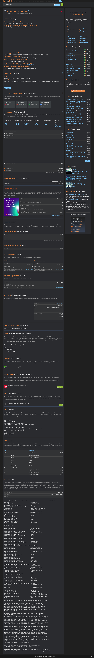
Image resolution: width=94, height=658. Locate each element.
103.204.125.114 (70, 134)
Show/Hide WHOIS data (75, 199)
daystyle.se (69, 75)
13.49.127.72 (69, 141)
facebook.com (72, 31)
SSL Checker (18, 374)
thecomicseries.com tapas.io (74, 123)
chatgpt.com (71, 38)
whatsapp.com (84, 42)
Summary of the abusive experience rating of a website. (18, 278)
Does (18, 334)
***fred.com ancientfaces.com (74, 99)
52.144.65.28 (69, 158)
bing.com (70, 37)
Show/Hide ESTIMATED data (76, 194)
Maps (30, 102)
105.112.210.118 (70, 143)
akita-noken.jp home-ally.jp (73, 114)
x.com (70, 33)
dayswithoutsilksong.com (72, 74)
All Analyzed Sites (39, 656)
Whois (9, 480)
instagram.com (84, 31)
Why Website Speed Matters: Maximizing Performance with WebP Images (80, 171)
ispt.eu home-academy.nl (73, 105)
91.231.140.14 (69, 145)
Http (9, 410)
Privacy (49, 656)
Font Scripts (20, 102)
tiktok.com (71, 35)
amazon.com (83, 33)
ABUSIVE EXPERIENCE (47, 1)
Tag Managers (45, 102)
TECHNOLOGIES (55, 1)
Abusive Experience (14, 276)
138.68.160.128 (69, 136)
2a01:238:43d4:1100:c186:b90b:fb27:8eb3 (77, 147)
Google (12, 358)
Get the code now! (78, 216)
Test (62, 404)
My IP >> (88, 161)
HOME (15, 1)
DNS (9, 441)
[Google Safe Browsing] (5, 367)
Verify (12, 393)
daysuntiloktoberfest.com (73, 68)
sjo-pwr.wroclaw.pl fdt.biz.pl (74, 119)
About (53, 656)
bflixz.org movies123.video (73, 103)
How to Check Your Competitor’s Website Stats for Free (80, 185)
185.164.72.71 (69, 150)
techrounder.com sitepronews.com (76, 101)
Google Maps (33, 104)
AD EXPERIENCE (40, 1)
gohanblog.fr (69, 57)
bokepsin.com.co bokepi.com (74, 108)
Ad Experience (12, 254)
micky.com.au (69, 63)
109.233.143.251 (70, 154)
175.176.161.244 (31, 65)
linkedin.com (83, 37)
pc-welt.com (69, 53)
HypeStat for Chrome (79, 91)
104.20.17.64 (69, 139)
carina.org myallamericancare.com (75, 116)
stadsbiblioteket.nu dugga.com (74, 110)
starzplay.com (69, 66)
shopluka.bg (69, 64)
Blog (46, 656)
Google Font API (22, 104)
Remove (71, 203)
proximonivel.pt (70, 61)
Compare (58, 4)
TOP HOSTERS (33, 1)
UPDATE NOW (78, 14)
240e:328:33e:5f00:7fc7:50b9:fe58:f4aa (77, 156)
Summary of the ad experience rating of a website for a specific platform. (22, 257)
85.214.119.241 (69, 149)
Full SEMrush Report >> (57, 215)
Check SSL (60, 387)
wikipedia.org (71, 40)
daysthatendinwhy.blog (72, 70)
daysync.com (69, 72)
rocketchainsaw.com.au (72, 52)
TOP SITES (19, 1)
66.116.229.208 (70, 138)
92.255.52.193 (69, 132)
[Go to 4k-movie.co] (28, 11)
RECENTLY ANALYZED (26, 1)
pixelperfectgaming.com (72, 50)
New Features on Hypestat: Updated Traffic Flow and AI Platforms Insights (79, 178)
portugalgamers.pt (71, 59)
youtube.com (83, 29)
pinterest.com (72, 42)
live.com (82, 40)
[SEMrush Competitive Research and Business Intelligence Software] (10, 189)
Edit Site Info (7, 88)
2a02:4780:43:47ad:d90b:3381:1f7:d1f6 (76, 152)
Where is (15, 295)
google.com (71, 29)
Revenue (10, 222)
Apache (8, 104)
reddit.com (83, 35)
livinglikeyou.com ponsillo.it (73, 125)
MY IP (60, 1)
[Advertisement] (33, 40)
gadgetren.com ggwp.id (73, 106)
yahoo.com (83, 38)
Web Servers (8, 102)
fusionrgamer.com (70, 55)
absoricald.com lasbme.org (74, 117)
